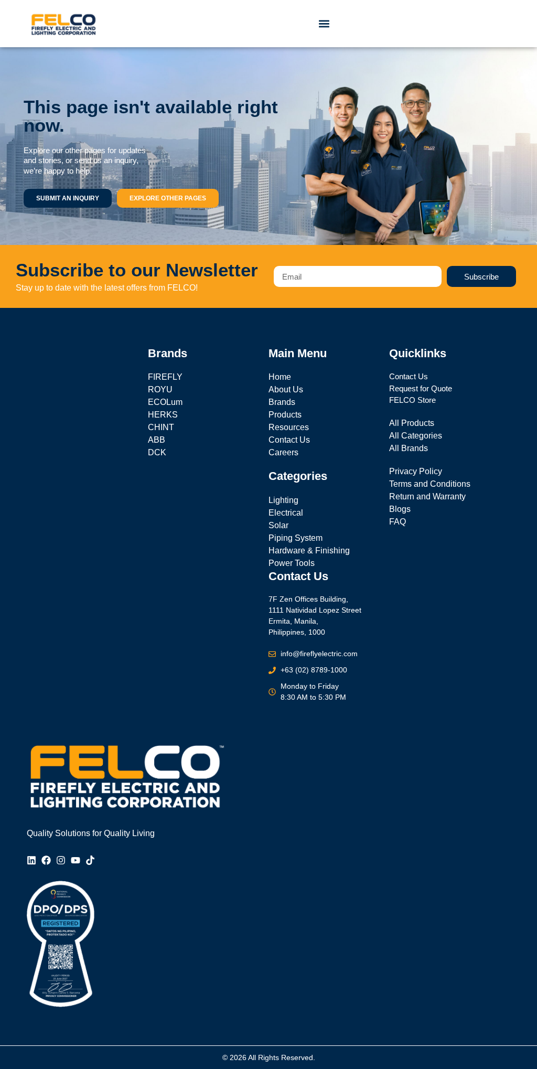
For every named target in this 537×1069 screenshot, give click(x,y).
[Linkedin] (31, 860)
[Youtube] (75, 860)
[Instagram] (61, 860)
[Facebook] (46, 860)
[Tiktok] (90, 860)
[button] (324, 24)
